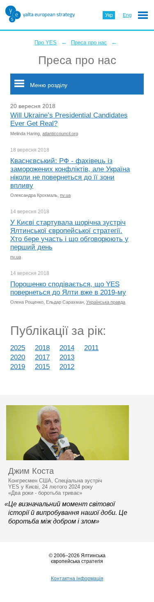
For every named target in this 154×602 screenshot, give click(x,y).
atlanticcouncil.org (60, 133)
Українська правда (105, 302)
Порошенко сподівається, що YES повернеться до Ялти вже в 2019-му (68, 288)
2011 (91, 348)
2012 (67, 367)
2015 (42, 367)
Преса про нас (89, 42)
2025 (17, 348)
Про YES (45, 42)
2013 (67, 357)
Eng (127, 15)
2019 (17, 367)
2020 (17, 357)
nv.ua (65, 195)
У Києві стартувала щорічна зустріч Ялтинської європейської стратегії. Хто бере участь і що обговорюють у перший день (69, 235)
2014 (67, 348)
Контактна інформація (77, 578)
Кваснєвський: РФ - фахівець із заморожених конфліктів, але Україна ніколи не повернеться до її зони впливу (70, 173)
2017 (42, 357)
